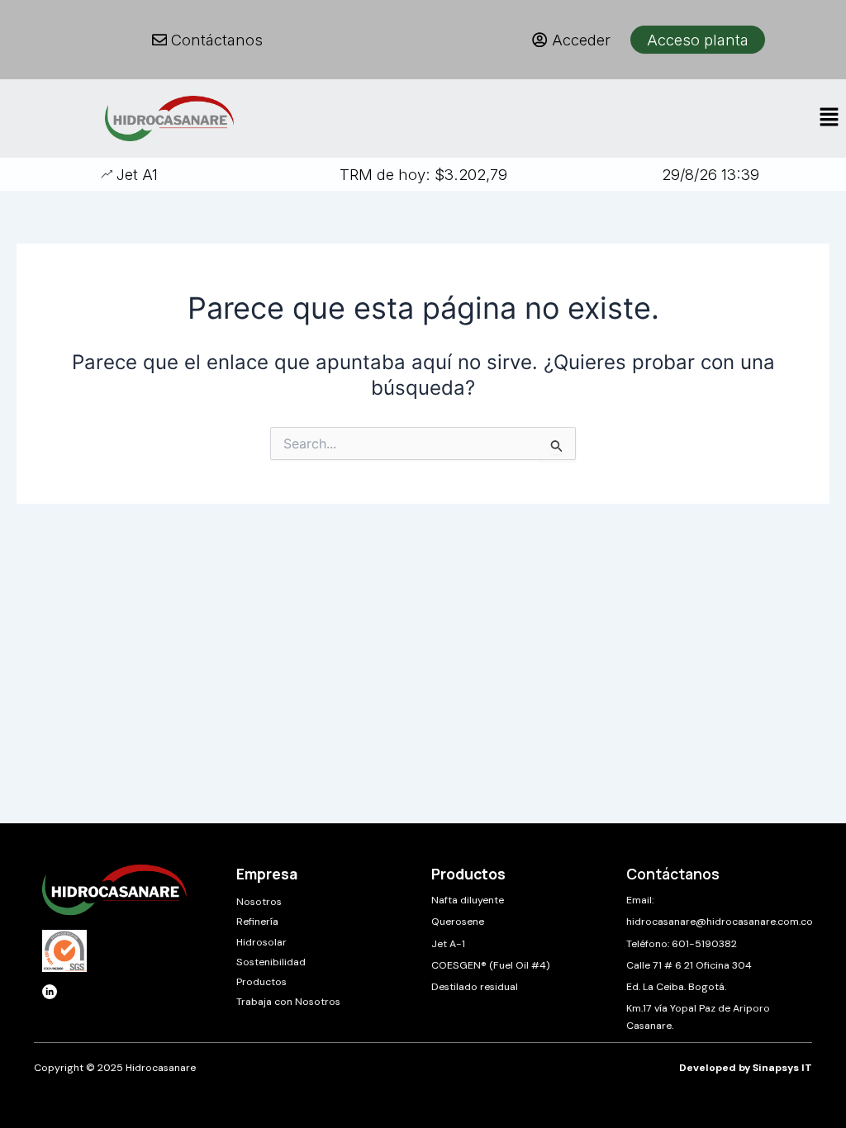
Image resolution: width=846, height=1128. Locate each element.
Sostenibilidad (271, 962)
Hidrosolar (261, 942)
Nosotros (259, 901)
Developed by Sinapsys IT (745, 1067)
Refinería (257, 921)
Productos (261, 981)
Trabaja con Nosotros (288, 1001)
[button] (829, 118)
